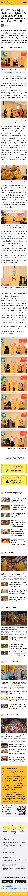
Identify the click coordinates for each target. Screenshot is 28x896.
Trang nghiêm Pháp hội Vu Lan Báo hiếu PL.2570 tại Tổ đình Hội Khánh (17, 599)
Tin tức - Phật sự (5, 7)
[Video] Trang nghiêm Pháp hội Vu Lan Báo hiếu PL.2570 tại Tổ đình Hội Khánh (18, 584)
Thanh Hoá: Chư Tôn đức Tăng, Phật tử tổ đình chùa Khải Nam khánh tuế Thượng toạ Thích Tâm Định (18, 533)
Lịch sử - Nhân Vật (12, 607)
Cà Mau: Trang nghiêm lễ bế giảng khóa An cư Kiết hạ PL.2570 (18, 515)
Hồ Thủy (7, 25)
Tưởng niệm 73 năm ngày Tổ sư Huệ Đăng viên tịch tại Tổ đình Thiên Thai (17, 639)
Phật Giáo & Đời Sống (13, 662)
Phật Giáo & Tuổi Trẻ (13, 714)
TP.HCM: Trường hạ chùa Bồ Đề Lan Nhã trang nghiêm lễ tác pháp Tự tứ (18, 500)
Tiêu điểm (9, 553)
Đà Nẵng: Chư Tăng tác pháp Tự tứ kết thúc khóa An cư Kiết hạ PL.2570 (18, 507)
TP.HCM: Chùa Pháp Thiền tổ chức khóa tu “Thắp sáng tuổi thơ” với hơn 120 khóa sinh (17, 751)
